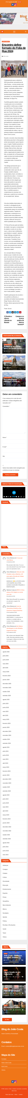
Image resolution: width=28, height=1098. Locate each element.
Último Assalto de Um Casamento (12, 973)
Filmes (4, 897)
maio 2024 (5, 759)
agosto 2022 (6, 842)
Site (4, 456)
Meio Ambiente (7, 905)
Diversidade (6, 881)
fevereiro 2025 (7, 723)
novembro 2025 (7, 687)
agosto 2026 (6, 651)
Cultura (5, 877)
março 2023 (6, 815)
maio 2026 (5, 663)
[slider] (6, 496)
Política (5, 921)
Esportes (5, 893)
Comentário (6, 406)
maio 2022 (5, 854)
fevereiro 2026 (7, 675)
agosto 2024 (6, 747)
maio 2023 (5, 807)
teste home (4, 1066)
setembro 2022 (7, 838)
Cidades (5, 873)
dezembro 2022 (7, 826)
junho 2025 (6, 707)
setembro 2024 (7, 743)
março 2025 (6, 719)
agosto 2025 (6, 699)
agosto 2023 (6, 795)
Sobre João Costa (6, 1062)
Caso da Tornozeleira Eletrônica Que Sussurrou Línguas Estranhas (14, 608)
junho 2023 (6, 803)
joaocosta (17, 960)
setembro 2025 (7, 695)
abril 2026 (5, 667)
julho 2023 (5, 799)
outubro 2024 (6, 739)
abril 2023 (5, 811)
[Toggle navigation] (14, 31)
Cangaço (5, 869)
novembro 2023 (7, 783)
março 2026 (6, 671)
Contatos (3, 1059)
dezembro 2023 (7, 779)
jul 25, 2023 (8, 976)
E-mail (5, 447)
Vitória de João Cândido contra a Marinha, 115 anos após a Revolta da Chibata (15, 574)
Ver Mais (7, 1019)
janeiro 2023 (6, 823)
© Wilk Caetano (4, 1088)
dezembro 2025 (7, 683)
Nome (5, 437)
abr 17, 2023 (8, 993)
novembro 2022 (7, 830)
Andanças (5, 865)
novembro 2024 (7, 735)
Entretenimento (5, 41)
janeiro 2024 (6, 775)
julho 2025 (5, 703)
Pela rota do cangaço (12, 991)
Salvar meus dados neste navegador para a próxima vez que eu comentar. (14, 469)
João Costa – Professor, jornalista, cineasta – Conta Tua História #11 (13, 957)
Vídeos (4, 937)
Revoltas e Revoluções (9, 925)
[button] (25, 31)
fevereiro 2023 (7, 819)
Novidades (6, 913)
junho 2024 (6, 755)
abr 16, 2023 (8, 1009)
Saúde (4, 929)
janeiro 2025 (6, 727)
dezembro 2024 (7, 731)
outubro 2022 (6, 834)
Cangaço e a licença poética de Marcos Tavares (20, 320)
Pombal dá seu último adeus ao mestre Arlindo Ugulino (13, 348)
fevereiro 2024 (7, 771)
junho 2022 (6, 850)
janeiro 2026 (6, 679)
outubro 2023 (6, 787)
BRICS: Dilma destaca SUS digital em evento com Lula (15, 592)
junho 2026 (6, 659)
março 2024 (6, 767)
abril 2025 (5, 715)
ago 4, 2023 (8, 960)
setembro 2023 (7, 791)
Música (5, 909)
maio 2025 (5, 711)
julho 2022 (5, 846)
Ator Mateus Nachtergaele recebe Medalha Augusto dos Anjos (15, 628)
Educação (5, 885)
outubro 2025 (6, 691)
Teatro (4, 933)
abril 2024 (5, 763)
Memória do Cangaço (12, 1007)
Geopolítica (6, 901)
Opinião (5, 917)
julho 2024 (5, 751)
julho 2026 (5, 655)
